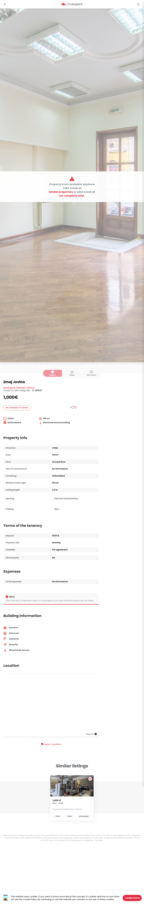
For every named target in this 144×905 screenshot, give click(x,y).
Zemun (30, 387)
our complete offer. (72, 195)
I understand (132, 897)
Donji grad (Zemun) (14, 387)
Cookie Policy (30, 899)
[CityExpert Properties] (72, 4)
